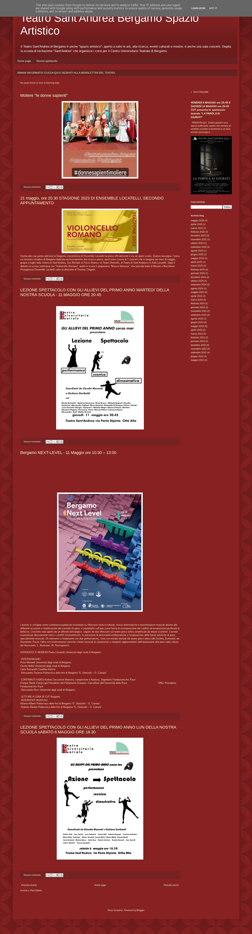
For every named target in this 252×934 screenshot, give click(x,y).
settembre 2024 (198, 284)
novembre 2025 (199, 239)
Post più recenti (29, 885)
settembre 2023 (198, 315)
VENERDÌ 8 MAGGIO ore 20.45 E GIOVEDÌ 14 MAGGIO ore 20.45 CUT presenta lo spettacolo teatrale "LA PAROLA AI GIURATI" (210, 110)
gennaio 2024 (198, 307)
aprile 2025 (196, 262)
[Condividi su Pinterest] (61, 187)
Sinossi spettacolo (46, 60)
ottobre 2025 (197, 243)
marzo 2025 (197, 265)
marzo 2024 (197, 300)
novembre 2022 (199, 349)
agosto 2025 (197, 250)
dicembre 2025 (198, 235)
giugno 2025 (197, 254)
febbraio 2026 (198, 232)
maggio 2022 (197, 360)
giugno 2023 (197, 322)
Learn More (198, 8)
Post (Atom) (36, 890)
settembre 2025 (198, 247)
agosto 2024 (197, 288)
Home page (24, 60)
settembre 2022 (198, 352)
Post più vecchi (171, 885)
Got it (213, 8)
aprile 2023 (196, 330)
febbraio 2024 (198, 303)
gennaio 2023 (198, 341)
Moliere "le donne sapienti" (44, 95)
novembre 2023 (199, 311)
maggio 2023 (197, 326)
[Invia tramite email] (47, 187)
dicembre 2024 (198, 277)
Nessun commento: (33, 187)
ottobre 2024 (197, 281)
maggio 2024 (197, 292)
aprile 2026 (196, 224)
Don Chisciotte (201, 92)
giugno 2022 (197, 356)
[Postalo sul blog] (51, 187)
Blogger (140, 910)
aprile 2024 (196, 296)
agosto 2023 (197, 318)
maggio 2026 (197, 220)
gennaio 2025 (198, 273)
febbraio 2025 (198, 269)
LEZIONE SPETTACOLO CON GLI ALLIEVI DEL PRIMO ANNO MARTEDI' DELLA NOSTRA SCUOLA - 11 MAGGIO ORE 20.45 (94, 292)
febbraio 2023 (198, 337)
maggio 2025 (197, 258)
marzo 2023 (197, 334)
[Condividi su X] (54, 187)
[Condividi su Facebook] (58, 187)
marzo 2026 (197, 228)
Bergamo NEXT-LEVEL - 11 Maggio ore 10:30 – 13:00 (68, 452)
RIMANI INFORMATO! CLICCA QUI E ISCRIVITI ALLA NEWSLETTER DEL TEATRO (66, 72)
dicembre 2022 (198, 345)
